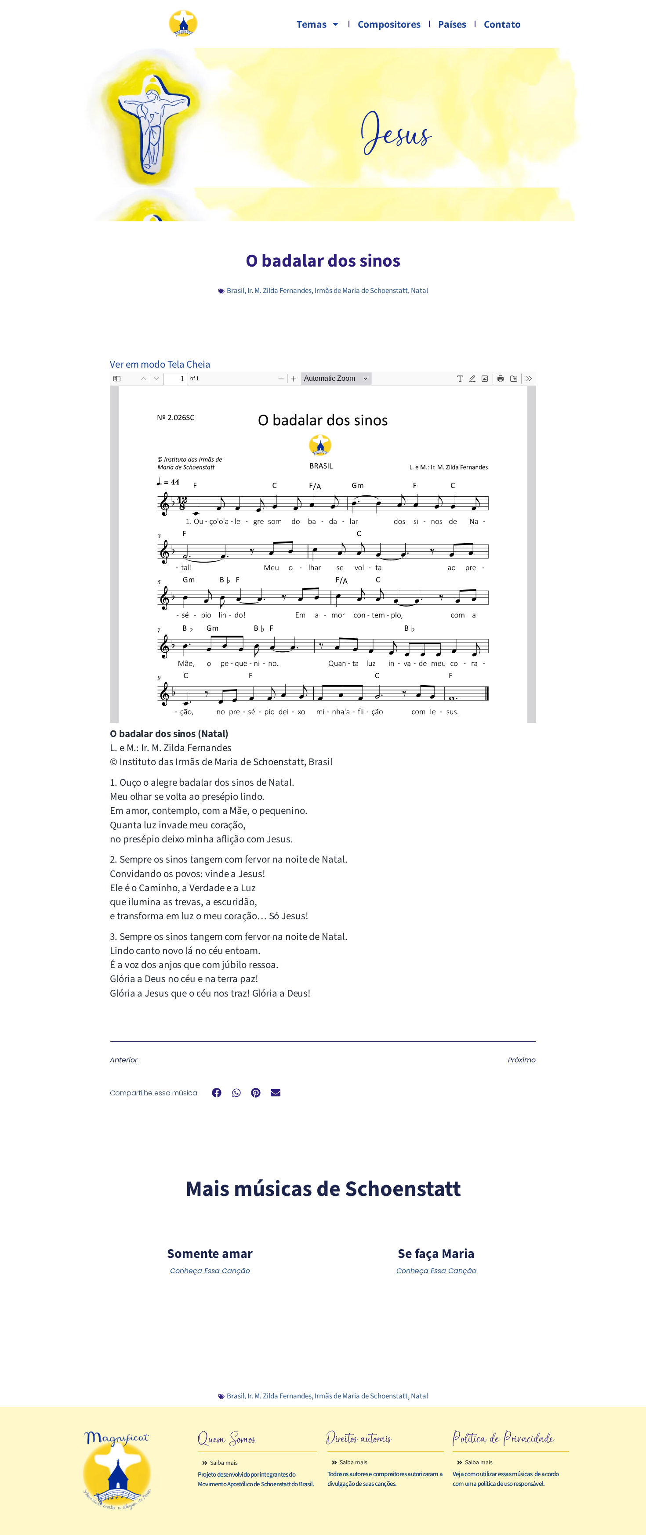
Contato (502, 24)
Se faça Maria (436, 1253)
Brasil (235, 290)
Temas (312, 24)
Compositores (389, 24)
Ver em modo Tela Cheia (160, 364)
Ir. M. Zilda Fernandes (279, 290)
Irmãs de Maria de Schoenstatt (361, 290)
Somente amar (210, 1253)
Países (452, 24)
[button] (217, 1092)
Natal (419, 290)
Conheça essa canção (210, 1271)
